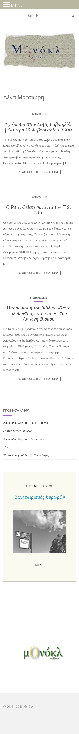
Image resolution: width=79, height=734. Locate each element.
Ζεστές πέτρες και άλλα (17, 431)
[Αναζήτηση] (73, 16)
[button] (7, 4)
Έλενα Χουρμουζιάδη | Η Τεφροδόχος (26, 455)
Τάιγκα (7, 447)
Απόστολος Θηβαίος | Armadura (23, 439)
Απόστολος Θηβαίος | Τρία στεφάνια (25, 423)
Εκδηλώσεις (38, 114)
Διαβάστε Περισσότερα (38, 172)
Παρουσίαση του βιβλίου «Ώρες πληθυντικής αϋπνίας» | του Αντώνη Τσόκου (38, 313)
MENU (17, 5)
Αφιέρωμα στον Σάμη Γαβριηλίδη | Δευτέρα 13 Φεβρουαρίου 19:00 (38, 127)
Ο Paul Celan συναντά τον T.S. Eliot (38, 210)
